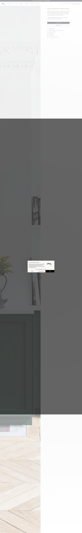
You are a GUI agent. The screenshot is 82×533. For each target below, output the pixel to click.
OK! (50, 271)
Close (32, 271)
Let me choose (41, 271)
